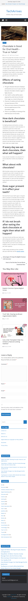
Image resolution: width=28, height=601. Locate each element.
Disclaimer (3, 442)
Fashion (3, 496)
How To (3, 508)
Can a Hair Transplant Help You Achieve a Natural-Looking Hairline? (13, 342)
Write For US (4, 436)
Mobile (2, 513)
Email (3, 391)
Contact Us (3, 430)
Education (3, 494)
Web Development (5, 537)
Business (3, 487)
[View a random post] (25, 20)
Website (3, 398)
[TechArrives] (3, 20)
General (3, 501)
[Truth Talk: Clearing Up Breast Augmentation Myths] (14, 299)
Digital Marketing (5, 492)
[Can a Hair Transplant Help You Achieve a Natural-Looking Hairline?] (14, 325)
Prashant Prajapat (15, 55)
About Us (3, 433)
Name (3, 384)
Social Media (4, 525)
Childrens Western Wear (7, 489)
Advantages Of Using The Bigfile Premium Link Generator (14, 258)
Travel (2, 532)
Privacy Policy (4, 445)
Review (3, 522)
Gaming (3, 499)
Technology (4, 527)
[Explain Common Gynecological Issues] (14, 273)
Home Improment (5, 506)
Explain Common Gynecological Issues (13, 289)
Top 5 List (3, 530)
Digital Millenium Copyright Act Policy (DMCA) (12, 439)
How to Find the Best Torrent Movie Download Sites (15, 263)
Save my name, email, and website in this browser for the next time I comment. (12, 408)
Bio (2, 485)
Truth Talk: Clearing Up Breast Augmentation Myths (12, 315)
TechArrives (14, 11)
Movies (3, 518)
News (2, 520)
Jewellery (3, 511)
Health (4, 42)
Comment (4, 364)
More (2, 515)
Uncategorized (4, 534)
